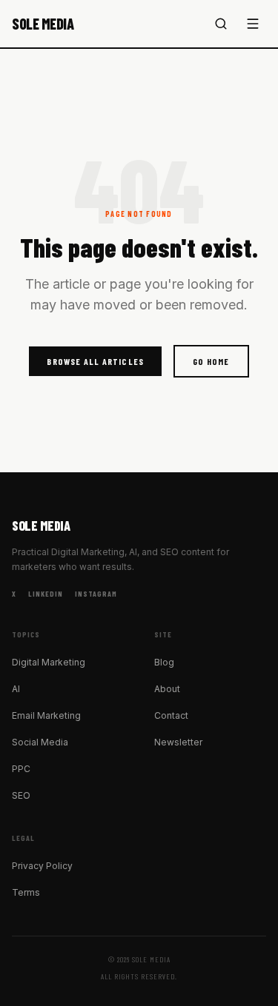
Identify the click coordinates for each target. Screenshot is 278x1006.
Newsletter (178, 742)
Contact (171, 715)
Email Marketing (46, 715)
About (167, 688)
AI (16, 688)
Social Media (40, 742)
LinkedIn (45, 593)
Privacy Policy (42, 865)
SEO (21, 795)
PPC (21, 768)
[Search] (221, 23)
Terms (26, 892)
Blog (164, 662)
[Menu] (252, 23)
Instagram (96, 593)
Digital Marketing (48, 662)
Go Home (211, 361)
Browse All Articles (95, 361)
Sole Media (42, 23)
